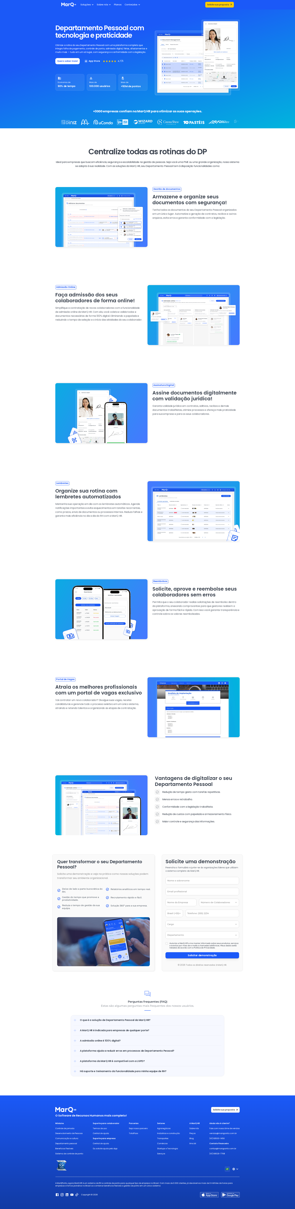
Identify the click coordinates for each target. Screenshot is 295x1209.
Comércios (162, 1143)
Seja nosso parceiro (138, 1128)
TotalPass (133, 1133)
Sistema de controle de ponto (69, 1153)
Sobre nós (194, 1128)
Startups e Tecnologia (167, 1148)
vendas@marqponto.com (221, 1133)
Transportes (162, 1138)
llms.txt (192, 1143)
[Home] (68, 5)
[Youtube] (72, 1195)
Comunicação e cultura (66, 1138)
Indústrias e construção (168, 1133)
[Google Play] (230, 1194)
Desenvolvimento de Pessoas (69, 1133)
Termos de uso (100, 1128)
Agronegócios (164, 1128)
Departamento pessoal (66, 1143)
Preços (192, 1133)
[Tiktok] (77, 1195)
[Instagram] (62, 1195)
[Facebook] (57, 1195)
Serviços (161, 1153)
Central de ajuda (101, 1133)
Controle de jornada (64, 1128)
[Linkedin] (67, 1195)
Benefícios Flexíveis (64, 1148)
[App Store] (209, 1194)
